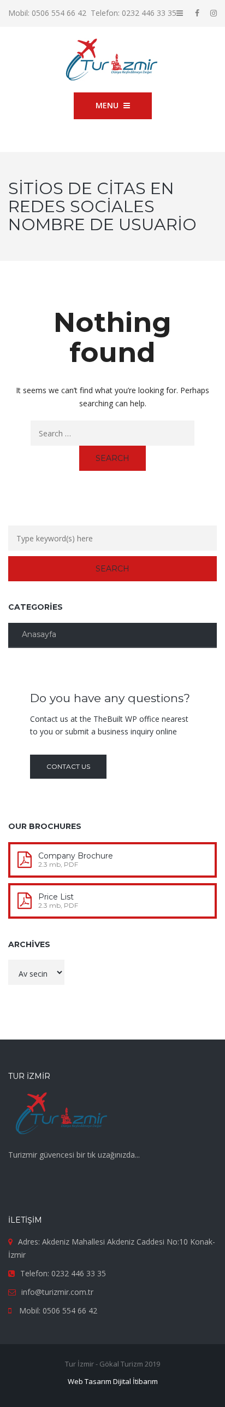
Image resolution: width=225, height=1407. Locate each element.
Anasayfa (39, 634)
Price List (56, 897)
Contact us (68, 766)
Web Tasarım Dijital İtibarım (113, 1381)
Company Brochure (75, 856)
